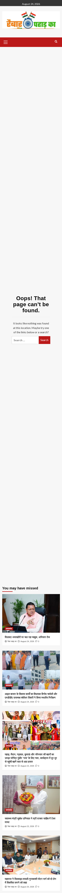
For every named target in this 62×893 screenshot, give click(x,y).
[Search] (56, 42)
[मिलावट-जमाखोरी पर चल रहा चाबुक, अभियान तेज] (31, 613)
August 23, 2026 (27, 766)
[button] (5, 41)
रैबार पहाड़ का (12, 641)
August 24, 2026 (27, 641)
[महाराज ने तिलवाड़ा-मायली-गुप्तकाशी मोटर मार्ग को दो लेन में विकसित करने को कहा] (31, 855)
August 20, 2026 (27, 887)
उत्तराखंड (9, 628)
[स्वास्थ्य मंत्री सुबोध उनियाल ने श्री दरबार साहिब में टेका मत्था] (31, 794)
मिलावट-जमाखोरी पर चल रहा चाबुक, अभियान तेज (27, 637)
